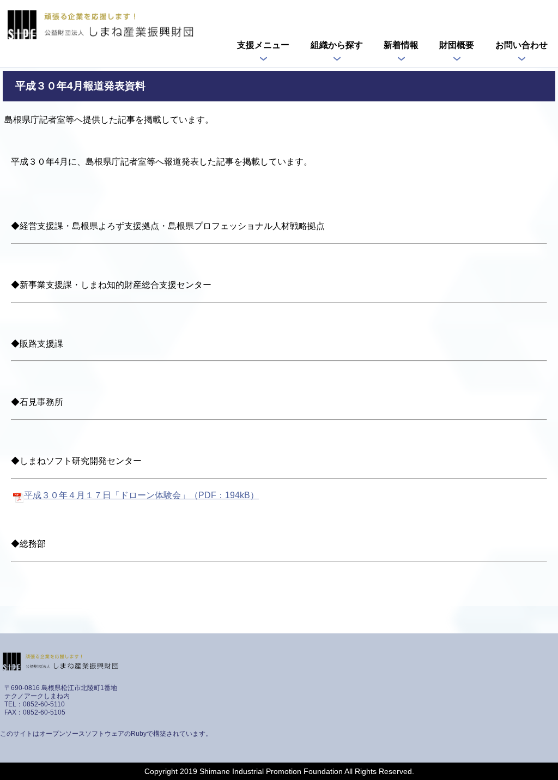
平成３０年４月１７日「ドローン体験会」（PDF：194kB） (141, 495)
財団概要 (456, 45)
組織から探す (337, 45)
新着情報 (401, 45)
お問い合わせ (521, 45)
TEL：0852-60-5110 (34, 704)
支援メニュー (263, 45)
